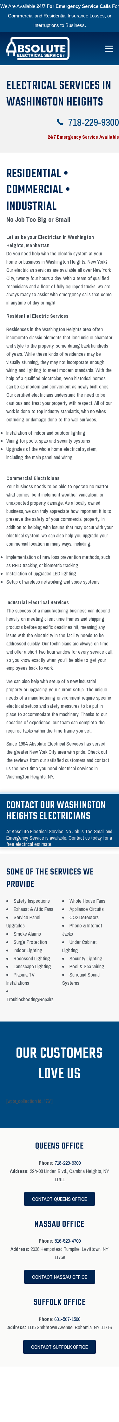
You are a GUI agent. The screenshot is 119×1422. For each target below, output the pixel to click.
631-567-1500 (67, 1319)
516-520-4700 (68, 1240)
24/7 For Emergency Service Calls (73, 6)
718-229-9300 (68, 1162)
